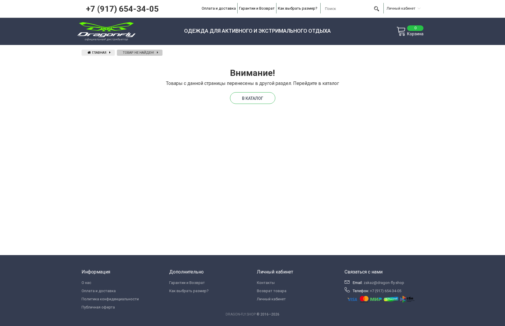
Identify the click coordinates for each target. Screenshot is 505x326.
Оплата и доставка (219, 8)
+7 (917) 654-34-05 (122, 9)
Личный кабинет (271, 299)
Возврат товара (271, 291)
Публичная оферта (98, 307)
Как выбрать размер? (297, 8)
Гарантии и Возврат (257, 8)
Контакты (266, 282)
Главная (98, 53)
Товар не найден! (138, 53)
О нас (86, 282)
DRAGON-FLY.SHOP (241, 314)
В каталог (252, 98)
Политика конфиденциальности (110, 299)
